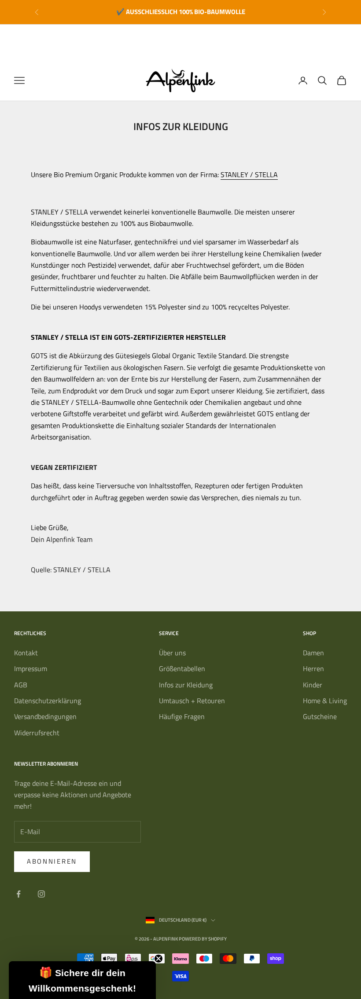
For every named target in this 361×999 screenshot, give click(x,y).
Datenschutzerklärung (47, 700)
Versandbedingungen (45, 716)
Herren (313, 668)
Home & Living (325, 700)
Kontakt (26, 652)
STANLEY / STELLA (249, 174)
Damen (313, 652)
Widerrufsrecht (36, 732)
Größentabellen (182, 668)
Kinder (312, 684)
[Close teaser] (158, 958)
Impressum (30, 668)
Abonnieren (52, 861)
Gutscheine (320, 716)
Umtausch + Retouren (192, 700)
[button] (82, 980)
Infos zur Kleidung (186, 684)
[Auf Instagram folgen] (41, 894)
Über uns (172, 652)
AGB (20, 684)
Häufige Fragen (182, 716)
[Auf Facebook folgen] (18, 894)
